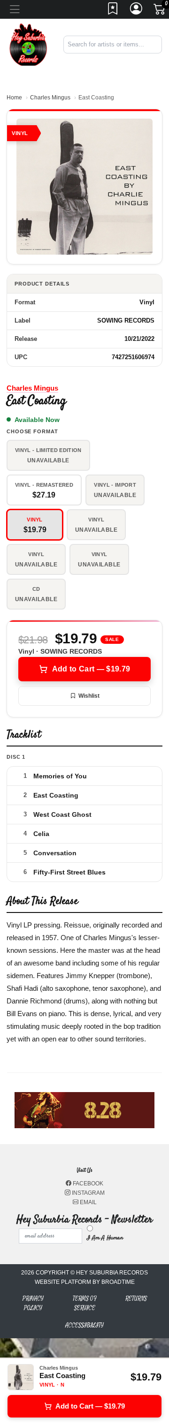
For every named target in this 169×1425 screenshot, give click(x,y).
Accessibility (84, 1325)
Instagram (87, 1193)
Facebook (87, 1183)
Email (87, 1202)
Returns (136, 1299)
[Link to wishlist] (113, 11)
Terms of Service (85, 1303)
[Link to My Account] (136, 11)
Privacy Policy (33, 1303)
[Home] (28, 43)
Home (14, 97)
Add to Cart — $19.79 (91, 669)
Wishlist (89, 696)
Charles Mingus (50, 97)
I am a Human (105, 1238)
